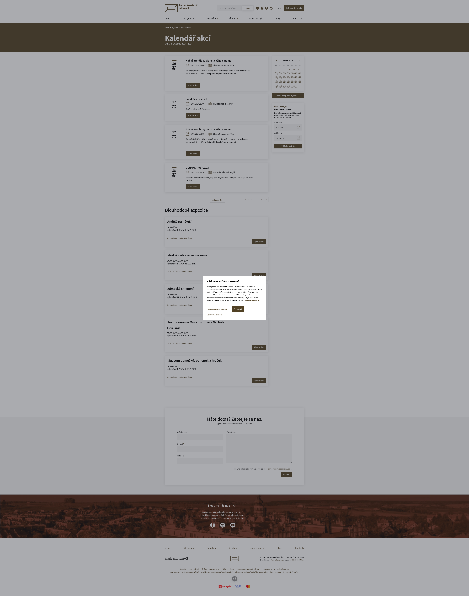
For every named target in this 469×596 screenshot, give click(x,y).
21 (284, 82)
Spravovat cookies (214, 314)
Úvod (168, 18)
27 (280, 86)
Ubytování (189, 18)
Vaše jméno (182, 432)
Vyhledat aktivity (288, 146)
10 (296, 74)
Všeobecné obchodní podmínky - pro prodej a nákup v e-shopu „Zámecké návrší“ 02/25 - (267, 572)
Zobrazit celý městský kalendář (288, 96)
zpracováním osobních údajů (280, 469)
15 (288, 78)
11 (300, 74)
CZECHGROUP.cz (298, 560)
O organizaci (194, 569)
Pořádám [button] (211, 18)
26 (276, 86)
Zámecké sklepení (180, 288)
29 (288, 86)
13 (280, 78)
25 (300, 82)
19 (276, 82)
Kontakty (297, 18)
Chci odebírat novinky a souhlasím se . (264, 469)
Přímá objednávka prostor (210, 569)
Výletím (175, 27)
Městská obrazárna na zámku (188, 255)
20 (280, 82)
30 (292, 86)
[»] (300, 61)
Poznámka (230, 432)
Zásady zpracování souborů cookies (276, 569)
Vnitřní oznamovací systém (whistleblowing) (217, 572)
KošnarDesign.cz (277, 560)
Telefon (180, 456)
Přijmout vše (237, 309)
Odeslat (286, 474)
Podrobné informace (251, 300)
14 (284, 78)
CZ (278, 8)
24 (296, 82)
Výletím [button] (232, 18)
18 (300, 78)
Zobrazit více (217, 200)
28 (284, 86)
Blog (278, 18)
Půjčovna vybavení (228, 569)
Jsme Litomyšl (256, 18)
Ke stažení (183, 569)
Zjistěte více (192, 85)
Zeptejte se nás (296, 8)
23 (292, 82)
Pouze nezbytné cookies (217, 309)
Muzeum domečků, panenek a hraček (194, 360)
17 (296, 78)
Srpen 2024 (288, 60)
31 (296, 86)
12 (276, 78)
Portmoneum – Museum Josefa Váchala (195, 322)
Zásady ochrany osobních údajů (249, 569)
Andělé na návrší (179, 221)
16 (292, 78)
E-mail (180, 444)
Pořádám (211, 547)
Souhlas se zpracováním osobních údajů (184, 572)
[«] (276, 61)
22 (288, 82)
